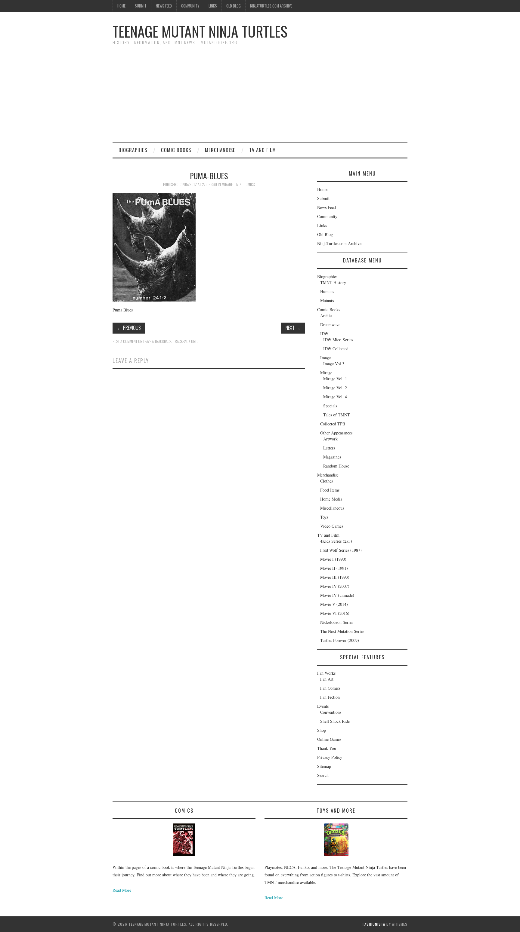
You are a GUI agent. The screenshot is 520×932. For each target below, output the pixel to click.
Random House (336, 466)
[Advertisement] (260, 97)
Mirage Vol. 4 (335, 397)
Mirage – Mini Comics (238, 184)
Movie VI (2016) (334, 613)
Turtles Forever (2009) (339, 640)
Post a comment (125, 341)
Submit (141, 6)
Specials (330, 406)
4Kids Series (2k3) (336, 541)
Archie (326, 315)
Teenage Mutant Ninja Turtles (200, 31)
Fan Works (326, 673)
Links (213, 6)
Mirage (326, 373)
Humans (327, 291)
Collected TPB (332, 424)
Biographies (133, 150)
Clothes (326, 481)
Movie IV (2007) (334, 586)
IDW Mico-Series (338, 339)
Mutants (327, 300)
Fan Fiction (330, 697)
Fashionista (374, 924)
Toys (324, 517)
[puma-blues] (154, 247)
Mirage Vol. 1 (335, 379)
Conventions (330, 712)
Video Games (331, 526)
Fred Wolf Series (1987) (341, 550)
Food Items (329, 490)
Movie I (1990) (333, 559)
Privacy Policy (329, 757)
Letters (329, 448)
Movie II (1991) (334, 568)
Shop (321, 730)
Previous (129, 327)
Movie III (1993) (334, 577)
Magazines (332, 457)
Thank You (326, 748)
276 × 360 (209, 184)
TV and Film (262, 150)
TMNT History (333, 282)
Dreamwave (330, 324)
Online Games (329, 739)
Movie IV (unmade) (337, 595)
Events (323, 706)
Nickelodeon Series (336, 622)
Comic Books (176, 150)
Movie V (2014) (334, 604)
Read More (122, 890)
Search (323, 775)
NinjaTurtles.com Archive (271, 6)
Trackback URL (185, 341)
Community (190, 6)
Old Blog (233, 6)
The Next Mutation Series (342, 631)
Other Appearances (336, 433)
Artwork (330, 439)
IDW (324, 333)
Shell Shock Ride (335, 721)
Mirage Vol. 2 (335, 388)
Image (325, 357)
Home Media (331, 499)
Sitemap (324, 766)
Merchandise (220, 150)
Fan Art (326, 679)
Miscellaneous (332, 508)
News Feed (164, 6)
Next (293, 327)
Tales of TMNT (336, 415)
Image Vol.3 (333, 363)
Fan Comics (330, 688)
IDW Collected (335, 348)
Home (121, 6)
